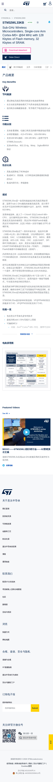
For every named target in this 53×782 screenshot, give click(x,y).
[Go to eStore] (45, 3)
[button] (2, 3)
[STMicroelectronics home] (26, 3)
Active (30, 22)
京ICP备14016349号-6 (26, 771)
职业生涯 (5, 539)
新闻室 (5, 604)
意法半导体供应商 (9, 547)
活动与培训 (6, 612)
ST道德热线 (7, 667)
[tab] (3, 67)
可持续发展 (6, 524)
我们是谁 (5, 509)
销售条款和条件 (20, 763)
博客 (4, 554)
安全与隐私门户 (8, 682)
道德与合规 (6, 660)
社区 (4, 597)
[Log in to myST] (50, 4)
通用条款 (5, 562)
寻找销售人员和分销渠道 (11, 589)
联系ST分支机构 (8, 582)
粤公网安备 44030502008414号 (27, 773)
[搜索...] (5, 10)
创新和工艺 (6, 531)
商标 (30, 763)
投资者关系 (6, 516)
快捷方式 (5, 632)
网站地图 (5, 640)
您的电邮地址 (7, 702)
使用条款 (10, 763)
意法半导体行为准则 (10, 675)
